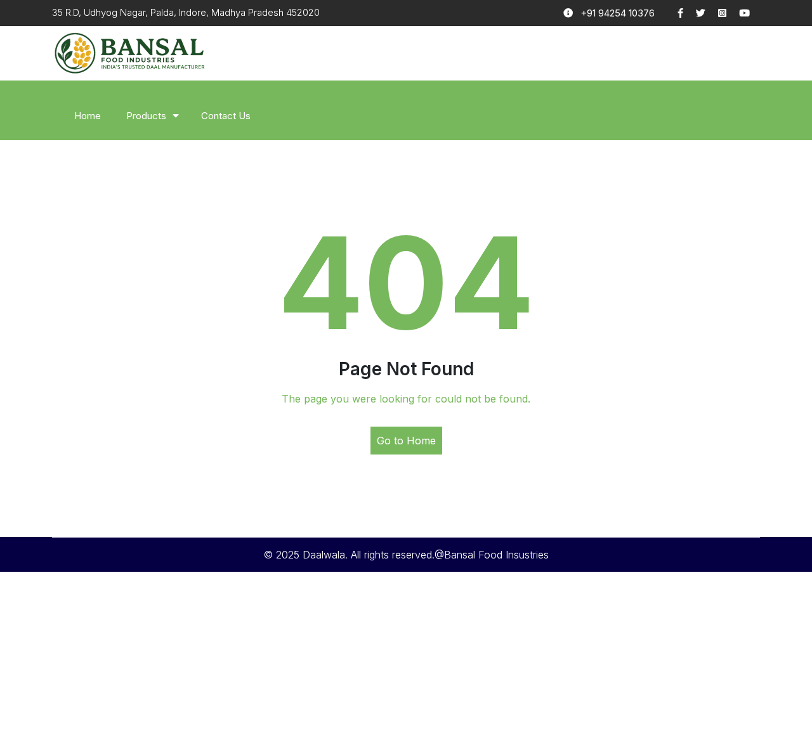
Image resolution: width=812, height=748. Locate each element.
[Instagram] (728, 13)
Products (146, 116)
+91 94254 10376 (617, 13)
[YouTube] (749, 13)
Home (87, 116)
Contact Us (226, 116)
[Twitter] (707, 13)
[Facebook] (687, 13)
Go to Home (406, 440)
